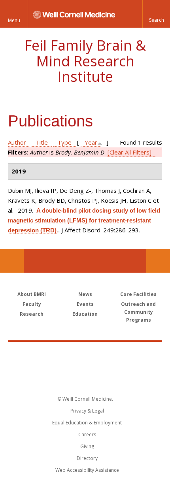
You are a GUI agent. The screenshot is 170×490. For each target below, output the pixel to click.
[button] (156, 14)
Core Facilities (138, 294)
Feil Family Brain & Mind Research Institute (85, 61)
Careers (87, 434)
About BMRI (31, 294)
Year (91, 142)
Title (42, 142)
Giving (87, 446)
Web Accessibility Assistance (87, 470)
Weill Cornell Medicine (85, 353)
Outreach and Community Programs (138, 312)
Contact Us (158, 261)
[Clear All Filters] (129, 152)
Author (17, 142)
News (85, 294)
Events (85, 304)
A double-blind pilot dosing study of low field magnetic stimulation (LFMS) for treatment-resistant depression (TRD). (84, 220)
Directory (87, 458)
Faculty (32, 304)
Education (85, 314)
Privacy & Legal (87, 410)
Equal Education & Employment (87, 422)
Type (64, 142)
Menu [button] (14, 20)
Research (31, 314)
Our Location (12, 261)
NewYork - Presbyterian (85, 370)
